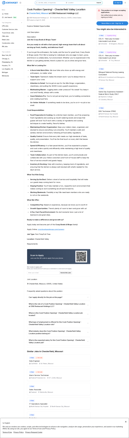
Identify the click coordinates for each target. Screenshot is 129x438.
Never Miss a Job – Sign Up (111, 23)
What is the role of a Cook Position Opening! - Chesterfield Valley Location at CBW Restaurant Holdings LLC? (57, 305)
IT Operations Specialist (38, 404)
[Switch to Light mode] (125, 2)
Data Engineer (34, 361)
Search (99, 2)
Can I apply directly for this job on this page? (45, 297)
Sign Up (119, 2)
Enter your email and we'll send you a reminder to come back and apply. (49, 267)
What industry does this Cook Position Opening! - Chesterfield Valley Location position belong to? (55, 332)
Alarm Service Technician (39, 375)
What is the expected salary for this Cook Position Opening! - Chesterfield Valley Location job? (57, 341)
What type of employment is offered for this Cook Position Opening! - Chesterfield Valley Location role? (55, 323)
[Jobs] (10, 3)
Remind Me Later (66, 272)
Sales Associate (35, 390)
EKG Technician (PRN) (107, 111)
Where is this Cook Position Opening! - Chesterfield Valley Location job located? (56, 314)
